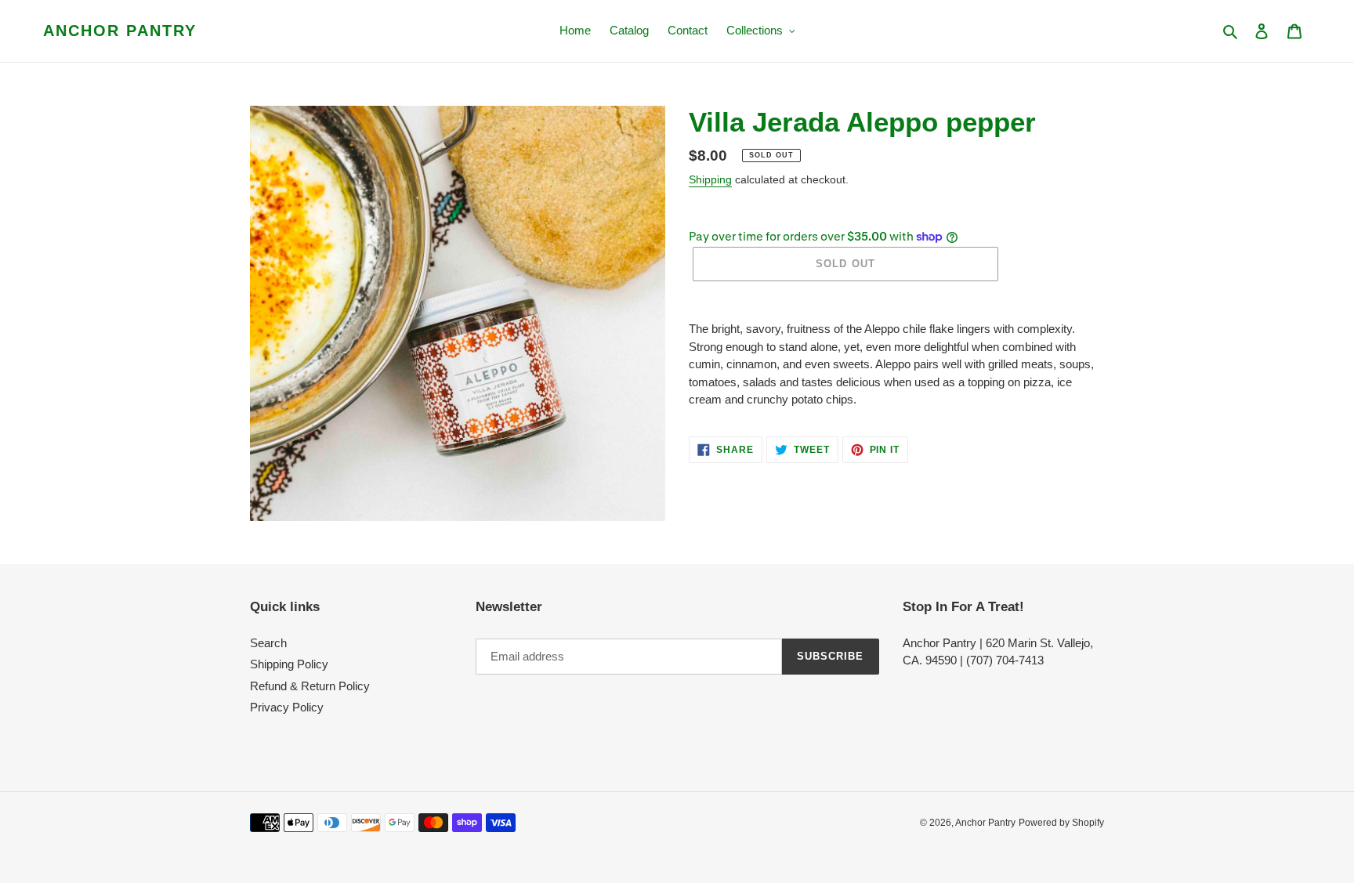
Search (268, 643)
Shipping (710, 179)
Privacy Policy (287, 707)
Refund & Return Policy (310, 686)
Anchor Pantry (120, 30)
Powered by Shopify (1061, 822)
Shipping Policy (289, 664)
